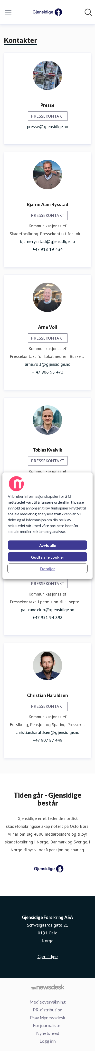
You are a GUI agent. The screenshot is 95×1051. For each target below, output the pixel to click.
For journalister (47, 1025)
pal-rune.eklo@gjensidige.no (47, 609)
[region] (47, 525)
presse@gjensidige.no (47, 126)
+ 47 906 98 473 (47, 372)
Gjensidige (48, 956)
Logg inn (47, 1041)
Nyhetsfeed (47, 1033)
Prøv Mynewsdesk (47, 1017)
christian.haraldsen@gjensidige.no (47, 732)
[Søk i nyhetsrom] (88, 12)
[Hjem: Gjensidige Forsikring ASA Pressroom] (46, 12)
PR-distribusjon (47, 1009)
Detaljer (47, 568)
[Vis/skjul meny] (8, 12)
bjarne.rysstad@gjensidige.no (47, 241)
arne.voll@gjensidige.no (47, 364)
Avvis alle (47, 545)
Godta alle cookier (47, 556)
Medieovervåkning (47, 1002)
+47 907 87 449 (47, 740)
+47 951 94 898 (47, 617)
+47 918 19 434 (47, 249)
